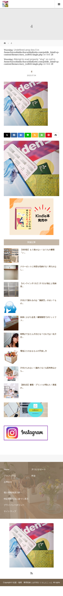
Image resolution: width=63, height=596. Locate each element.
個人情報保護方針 (12, 492)
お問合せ (8, 482)
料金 (34, 476)
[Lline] (28, 135)
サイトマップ (10, 511)
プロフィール (10, 476)
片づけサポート (39, 469)
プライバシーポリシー (14, 505)
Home (6, 469)
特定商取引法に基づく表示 (16, 499)
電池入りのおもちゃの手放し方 (33, 351)
